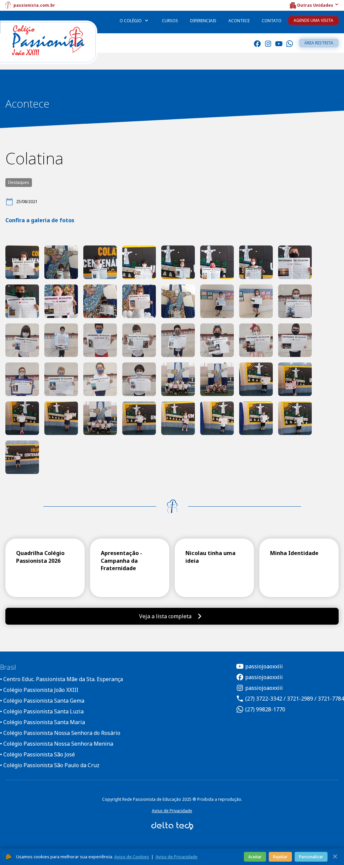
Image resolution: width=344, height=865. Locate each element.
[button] (314, 5)
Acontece (239, 21)
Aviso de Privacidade (172, 811)
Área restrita (318, 43)
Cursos (170, 21)
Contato (272, 21)
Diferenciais (203, 21)
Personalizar (311, 857)
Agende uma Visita (313, 20)
